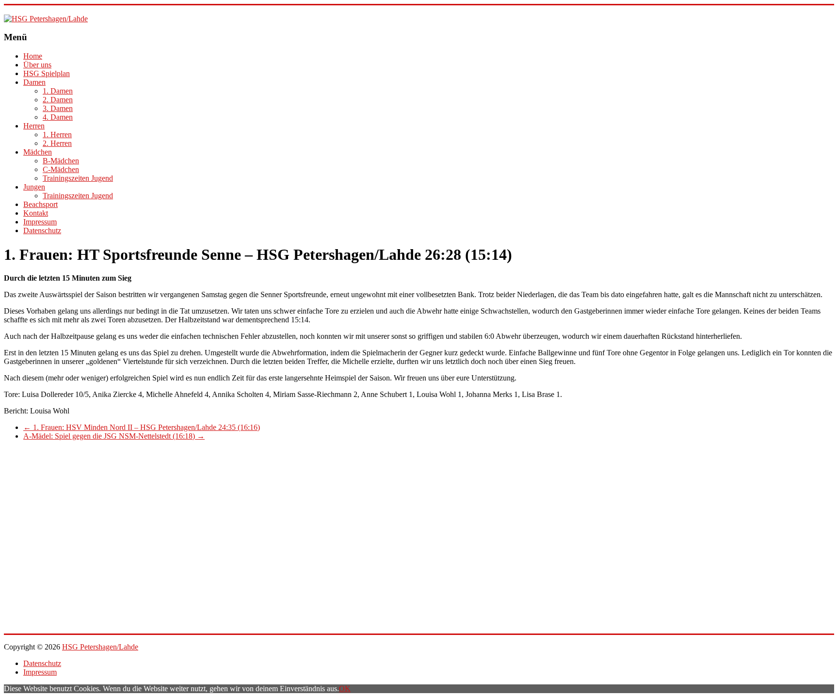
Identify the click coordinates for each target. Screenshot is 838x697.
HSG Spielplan (46, 73)
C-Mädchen (61, 169)
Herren (34, 126)
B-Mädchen (61, 161)
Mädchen (37, 152)
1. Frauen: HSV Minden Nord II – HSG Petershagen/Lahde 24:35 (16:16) (141, 427)
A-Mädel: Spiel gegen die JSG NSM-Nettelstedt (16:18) (114, 436)
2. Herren (57, 143)
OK (345, 688)
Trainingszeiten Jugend (78, 178)
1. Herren (57, 134)
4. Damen (58, 117)
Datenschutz (42, 230)
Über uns (37, 65)
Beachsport (40, 204)
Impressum (40, 222)
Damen (34, 82)
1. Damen (58, 91)
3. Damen (58, 108)
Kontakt (35, 213)
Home (32, 56)
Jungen (34, 187)
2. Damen (58, 99)
